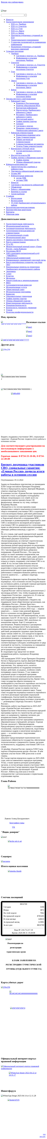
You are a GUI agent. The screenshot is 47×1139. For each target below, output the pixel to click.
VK (13, 827)
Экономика (11, 271)
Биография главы (17, 823)
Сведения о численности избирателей (27, 185)
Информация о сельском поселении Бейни (26, 95)
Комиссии (10, 294)
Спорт (8, 274)
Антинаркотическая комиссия (19, 285)
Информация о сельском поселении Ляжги (26, 86)
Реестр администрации (16, 242)
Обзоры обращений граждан (28, 162)
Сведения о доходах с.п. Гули (28, 74)
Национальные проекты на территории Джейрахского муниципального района (23, 268)
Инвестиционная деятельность (19, 303)
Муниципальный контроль (17, 226)
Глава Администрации (25, 137)
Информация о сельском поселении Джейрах (26, 59)
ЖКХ (8, 283)
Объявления (16, 187)
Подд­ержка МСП (13, 251)
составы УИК (22, 180)
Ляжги (14, 81)
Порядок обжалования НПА (28, 105)
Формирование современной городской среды (26, 260)
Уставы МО (16, 173)
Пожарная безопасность (16, 305)
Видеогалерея (17, 201)
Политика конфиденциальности (19, 312)
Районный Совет (18, 101)
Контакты (10, 212)
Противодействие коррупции (18, 210)
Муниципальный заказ (16, 237)
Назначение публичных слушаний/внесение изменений (26, 48)
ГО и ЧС (9, 244)
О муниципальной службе (17, 235)
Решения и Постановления (27, 103)
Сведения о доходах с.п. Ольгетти (30, 65)
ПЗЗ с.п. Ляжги (17, 31)
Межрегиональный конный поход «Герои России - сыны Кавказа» (24, 247)
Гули (13, 72)
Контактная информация (26, 108)
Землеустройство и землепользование (22, 280)
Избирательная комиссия (16, 164)
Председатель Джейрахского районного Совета (28, 111)
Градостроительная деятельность (20, 224)
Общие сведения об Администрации (24, 140)
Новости (9, 19)
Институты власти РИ (20, 155)
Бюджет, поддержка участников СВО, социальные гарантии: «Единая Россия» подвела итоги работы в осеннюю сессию (22, 469)
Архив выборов (18, 194)
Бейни (13, 90)
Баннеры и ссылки (19, 191)
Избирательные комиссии (22, 176)
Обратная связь (12, 214)
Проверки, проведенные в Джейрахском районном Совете (29, 129)
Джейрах (15, 53)
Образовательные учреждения (19, 296)
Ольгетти (15, 62)
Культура (10, 276)
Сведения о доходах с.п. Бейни (29, 92)
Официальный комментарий (18, 258)
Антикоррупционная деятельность (21, 228)
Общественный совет (15, 289)
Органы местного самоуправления (21, 99)
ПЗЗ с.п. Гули (17, 29)
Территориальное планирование (25, 40)
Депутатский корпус (25, 119)
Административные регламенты (30, 144)
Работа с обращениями (20, 189)
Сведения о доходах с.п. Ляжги (29, 83)
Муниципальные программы (18, 292)
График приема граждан (26, 121)
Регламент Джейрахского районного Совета (27, 116)
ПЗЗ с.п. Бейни (17, 33)
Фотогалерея (16, 198)
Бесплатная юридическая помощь (20, 207)
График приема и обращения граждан (27, 158)
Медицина (10, 278)
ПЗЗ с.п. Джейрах (18, 24)
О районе (10, 196)
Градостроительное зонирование (20, 22)
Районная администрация (22, 133)
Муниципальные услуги (16, 287)
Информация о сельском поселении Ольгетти (26, 68)
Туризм (9, 310)
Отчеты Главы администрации (29, 146)
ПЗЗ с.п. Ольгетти (19, 26)
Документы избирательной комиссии (27, 171)
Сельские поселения (14, 51)
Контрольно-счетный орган (23, 148)
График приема (22, 160)
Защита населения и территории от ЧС (22, 240)
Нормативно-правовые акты (28, 135)
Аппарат (19, 124)
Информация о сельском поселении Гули (26, 77)
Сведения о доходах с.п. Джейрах (30, 56)
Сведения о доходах (24, 126)
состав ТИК (21, 178)
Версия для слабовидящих (12, 2)
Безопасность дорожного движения (21, 308)
